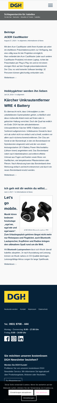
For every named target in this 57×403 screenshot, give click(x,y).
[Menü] (49, 5)
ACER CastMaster (16, 36)
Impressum (32, 309)
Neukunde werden (11, 309)
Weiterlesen (9, 77)
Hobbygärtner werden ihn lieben (25, 90)
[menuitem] (49, 5)
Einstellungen (28, 398)
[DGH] (23, 5)
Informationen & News (35, 41)
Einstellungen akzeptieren (20, 392)
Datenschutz (43, 309)
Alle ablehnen (41, 392)
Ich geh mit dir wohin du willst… (25, 188)
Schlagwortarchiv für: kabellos (19, 14)
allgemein (23, 41)
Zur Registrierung (13, 381)
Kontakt (23, 309)
